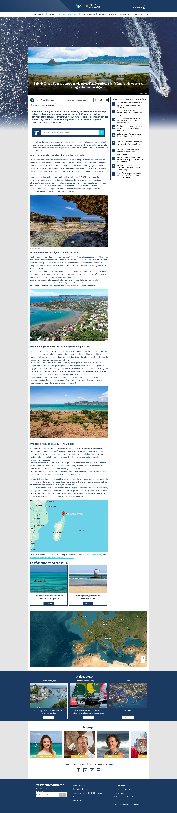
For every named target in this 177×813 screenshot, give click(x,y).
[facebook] (78, 770)
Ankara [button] (130, 648)
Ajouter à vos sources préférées (45, 105)
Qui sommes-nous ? (80, 797)
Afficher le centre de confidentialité (127, 805)
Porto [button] (74, 646)
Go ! (62, 795)
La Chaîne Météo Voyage (92, 555)
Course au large (88, 681)
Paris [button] (89, 631)
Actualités (39, 14)
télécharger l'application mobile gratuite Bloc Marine (52, 558)
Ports (51, 14)
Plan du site (77, 801)
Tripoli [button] (104, 660)
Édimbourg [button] (81, 615)
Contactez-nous (79, 785)
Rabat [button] (76, 658)
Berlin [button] (104, 623)
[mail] (144, 8)
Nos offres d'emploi (80, 789)
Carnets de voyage (68, 14)
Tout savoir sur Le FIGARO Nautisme (87, 793)
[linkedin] (98, 770)
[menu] (31, 6)
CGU (115, 801)
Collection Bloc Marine (119, 14)
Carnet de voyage (49, 681)
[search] (143, 4)
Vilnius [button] (120, 618)
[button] (143, 658)
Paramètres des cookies (122, 789)
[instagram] (85, 770)
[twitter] (92, 770)
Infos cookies (118, 793)
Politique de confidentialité (123, 797)
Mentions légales (119, 785)
